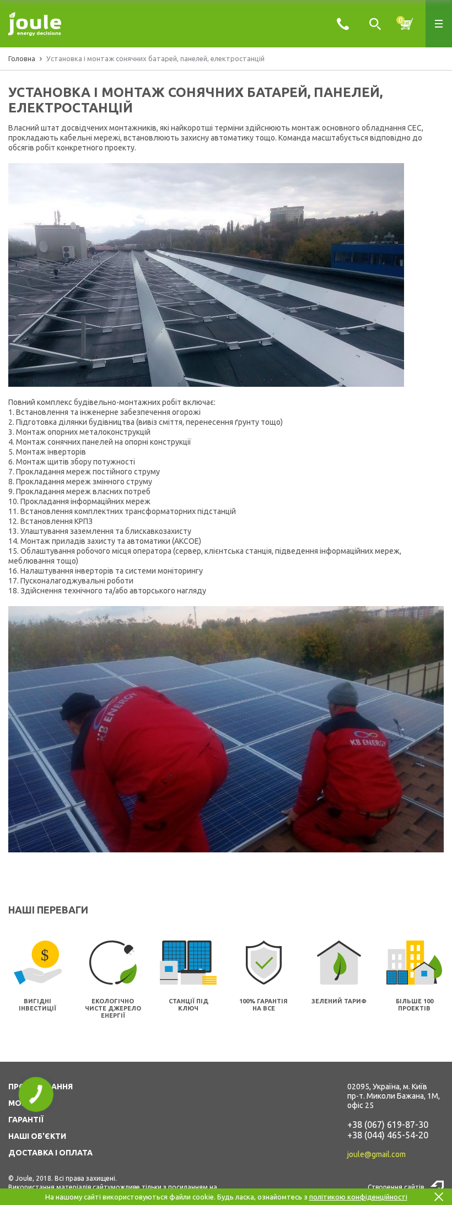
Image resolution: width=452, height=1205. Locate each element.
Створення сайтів (396, 1187)
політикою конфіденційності (358, 1197)
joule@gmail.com (376, 1154)
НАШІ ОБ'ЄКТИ (37, 1136)
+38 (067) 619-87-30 (387, 1125)
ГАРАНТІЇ (26, 1119)
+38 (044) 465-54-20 (387, 1135)
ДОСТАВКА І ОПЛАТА (50, 1152)
